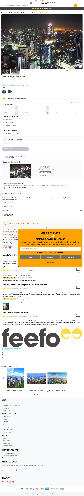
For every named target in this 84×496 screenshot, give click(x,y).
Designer (71, 257)
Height (5, 112)
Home (30, 257)
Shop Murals (9, 13)
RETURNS (5, 422)
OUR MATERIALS (7, 443)
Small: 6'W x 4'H (9, 119)
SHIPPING (5, 419)
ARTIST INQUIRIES (7, 427)
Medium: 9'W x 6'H (10, 122)
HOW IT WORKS (7, 440)
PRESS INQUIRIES (7, 429)
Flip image (8, 133)
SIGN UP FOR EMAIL (9, 470)
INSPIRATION (6, 410)
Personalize (17, 133)
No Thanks (50, 262)
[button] (3, 378)
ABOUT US (5, 438)
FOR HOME (6, 408)
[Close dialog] (80, 231)
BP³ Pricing (12, 85)
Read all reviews (6, 350)
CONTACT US (7, 242)
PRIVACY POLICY (7, 432)
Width (5, 108)
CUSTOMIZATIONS (7, 445)
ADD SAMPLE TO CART (45, 172)
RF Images (10, 202)
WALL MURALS (7, 403)
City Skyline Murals (19, 13)
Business (50, 257)
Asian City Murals (30, 13)
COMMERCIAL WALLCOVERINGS (11, 405)
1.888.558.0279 (7, 458)
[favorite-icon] (53, 3)
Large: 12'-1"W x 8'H (11, 125)
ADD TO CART (8, 149)
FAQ (4, 424)
